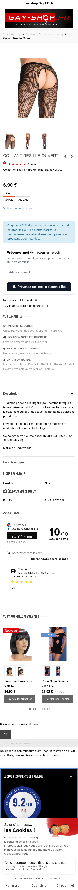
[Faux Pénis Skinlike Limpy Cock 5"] (65, 156)
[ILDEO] (39, 18)
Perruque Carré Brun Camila (18, 683)
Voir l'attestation (22, 536)
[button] (30, 709)
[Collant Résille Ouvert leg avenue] (39, 127)
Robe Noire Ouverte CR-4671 (55, 683)
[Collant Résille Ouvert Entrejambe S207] (72, 156)
